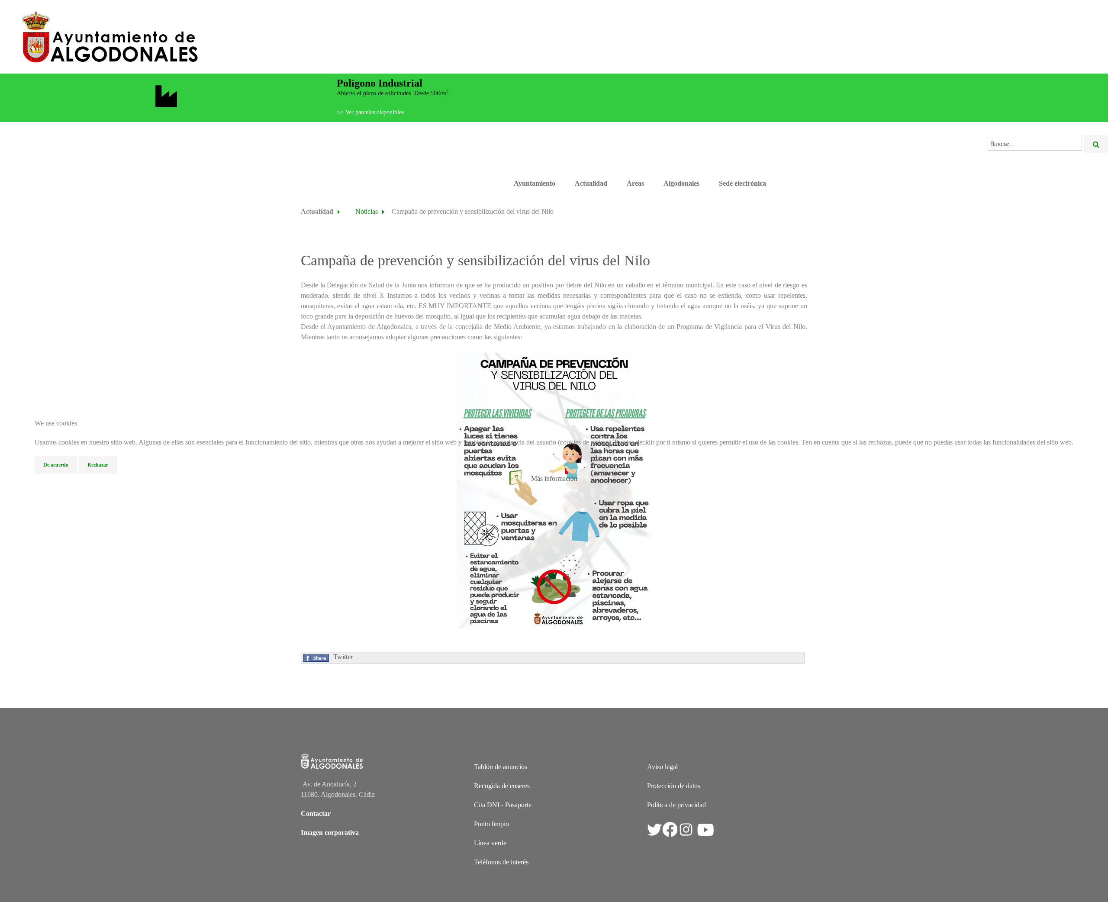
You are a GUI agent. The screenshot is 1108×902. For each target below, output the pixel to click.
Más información (554, 478)
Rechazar (97, 465)
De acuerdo (55, 465)
